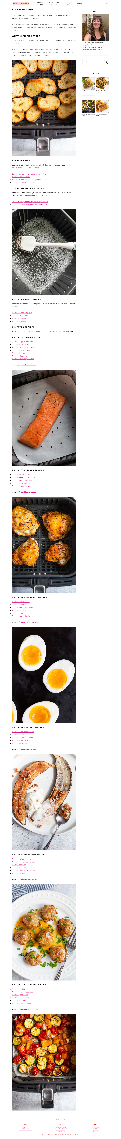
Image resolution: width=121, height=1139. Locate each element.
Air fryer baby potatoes (21, 998)
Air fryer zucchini (18, 989)
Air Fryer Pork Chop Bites (101, 91)
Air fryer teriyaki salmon (21, 350)
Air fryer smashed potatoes (22, 992)
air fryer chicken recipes (26, 492)
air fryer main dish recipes (27, 879)
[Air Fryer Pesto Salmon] (88, 89)
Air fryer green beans (20, 995)
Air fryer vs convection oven (23, 182)
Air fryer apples (18, 735)
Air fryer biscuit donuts (20, 743)
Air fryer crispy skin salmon (22, 342)
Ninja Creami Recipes (54, 3)
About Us (25, 1127)
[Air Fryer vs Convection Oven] (88, 112)
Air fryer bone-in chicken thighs (24, 474)
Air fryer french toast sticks (22, 607)
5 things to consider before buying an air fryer (30, 180)
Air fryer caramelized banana (23, 732)
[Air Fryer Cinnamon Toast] (102, 112)
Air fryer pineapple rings (21, 740)
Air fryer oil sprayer (19, 321)
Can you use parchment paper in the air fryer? (29, 174)
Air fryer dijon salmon (20, 353)
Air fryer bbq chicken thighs (22, 480)
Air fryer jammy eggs (20, 613)
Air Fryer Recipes (40, 3)
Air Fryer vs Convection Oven (88, 115)
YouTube (95, 1128)
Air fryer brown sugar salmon (23, 359)
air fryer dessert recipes (26, 749)
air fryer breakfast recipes (27, 622)
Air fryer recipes (60, 1127)
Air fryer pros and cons (21, 177)
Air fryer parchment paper (22, 313)
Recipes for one (60, 1130)
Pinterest (96, 1131)
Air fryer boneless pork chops (23, 862)
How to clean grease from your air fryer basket (30, 202)
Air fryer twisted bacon (21, 602)
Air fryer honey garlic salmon (23, 347)
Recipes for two (60, 1131)
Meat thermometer (19, 318)
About (79, 3)
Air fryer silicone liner (20, 315)
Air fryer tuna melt (19, 867)
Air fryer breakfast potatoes (22, 616)
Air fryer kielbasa (18, 873)
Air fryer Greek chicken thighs (23, 477)
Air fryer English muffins (21, 610)
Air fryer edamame (19, 1000)
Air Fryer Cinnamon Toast (101, 115)
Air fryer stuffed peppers (21, 859)
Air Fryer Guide (68, 3)
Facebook (95, 1130)
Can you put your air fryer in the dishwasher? (29, 205)
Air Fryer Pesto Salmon (88, 90)
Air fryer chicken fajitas (21, 486)
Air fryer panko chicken (21, 483)
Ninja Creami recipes (60, 1128)
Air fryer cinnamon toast (21, 605)
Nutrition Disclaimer (25, 1130)
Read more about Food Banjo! (92, 49)
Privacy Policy (25, 1128)
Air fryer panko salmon (20, 344)
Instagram (95, 1127)
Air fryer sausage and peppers (23, 870)
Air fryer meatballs (19, 865)
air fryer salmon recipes (26, 365)
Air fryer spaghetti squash (22, 1003)
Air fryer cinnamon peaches (22, 737)
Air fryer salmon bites (20, 356)
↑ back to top (60, 1119)
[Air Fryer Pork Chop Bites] (102, 89)
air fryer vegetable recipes (27, 1009)
